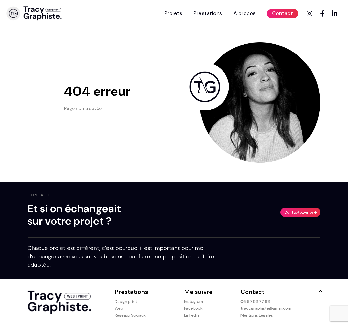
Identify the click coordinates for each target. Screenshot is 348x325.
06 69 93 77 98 (255, 301)
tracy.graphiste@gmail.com (265, 308)
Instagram (193, 301)
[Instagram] (310, 14)
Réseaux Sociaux (130, 315)
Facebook (193, 308)
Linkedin (191, 315)
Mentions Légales (256, 315)
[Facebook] (323, 14)
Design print (126, 301)
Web (119, 308)
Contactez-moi (299, 212)
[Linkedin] (335, 14)
